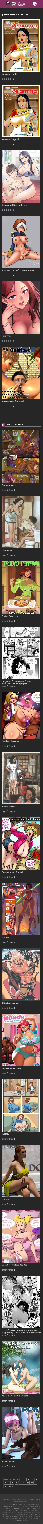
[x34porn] (14, 4)
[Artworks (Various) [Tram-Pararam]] (21, 242)
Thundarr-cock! (9, 485)
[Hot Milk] (21, 1105)
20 (24, 1483)
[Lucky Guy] (21, 307)
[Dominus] (21, 1171)
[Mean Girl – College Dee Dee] (21, 1236)
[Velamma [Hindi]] (21, 45)
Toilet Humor (7, 550)
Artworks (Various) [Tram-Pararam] (18, 270)
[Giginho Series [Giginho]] (21, 373)
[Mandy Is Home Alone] (21, 1040)
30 (28, 1483)
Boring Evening (8, 1461)
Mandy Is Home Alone (11, 1068)
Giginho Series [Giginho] (13, 401)
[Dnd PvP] (21, 909)
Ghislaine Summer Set (11, 1003)
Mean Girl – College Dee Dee (14, 1265)
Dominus (6, 1199)
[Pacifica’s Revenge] (21, 715)
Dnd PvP (5, 937)
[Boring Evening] (21, 1433)
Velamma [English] (10, 139)
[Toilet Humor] (21, 522)
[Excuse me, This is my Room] (21, 176)
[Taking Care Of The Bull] (21, 843)
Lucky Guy (6, 336)
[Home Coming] (21, 778)
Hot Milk (5, 1134)
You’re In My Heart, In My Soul (15, 1396)
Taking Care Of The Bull (12, 872)
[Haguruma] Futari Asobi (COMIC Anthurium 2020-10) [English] (17, 682)
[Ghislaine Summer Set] (21, 974)
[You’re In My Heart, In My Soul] (21, 1367)
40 (32, 1483)
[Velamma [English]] (21, 111)
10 (16, 1483)
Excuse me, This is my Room (14, 205)
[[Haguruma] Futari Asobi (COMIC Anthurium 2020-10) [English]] (21, 653)
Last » (10, 1486)
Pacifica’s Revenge (10, 741)
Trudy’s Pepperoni (10, 616)
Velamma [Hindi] (9, 74)
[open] (40, 4)
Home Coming (8, 806)
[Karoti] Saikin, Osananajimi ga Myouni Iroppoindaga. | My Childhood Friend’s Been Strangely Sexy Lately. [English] (21, 1332)
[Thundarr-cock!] (21, 456)
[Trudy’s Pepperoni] (21, 587)
